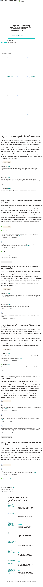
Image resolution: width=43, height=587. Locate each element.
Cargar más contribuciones (7, 261)
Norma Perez (7, 478)
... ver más (25, 182)
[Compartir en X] (13, 32)
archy (5, 251)
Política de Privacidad (11, 581)
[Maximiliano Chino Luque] (5, 40)
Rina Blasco (7, 188)
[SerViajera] (3, 40)
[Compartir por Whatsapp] (17, 32)
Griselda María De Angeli (9, 487)
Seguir (9, 166)
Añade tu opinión (7, 162)
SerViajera (6, 177)
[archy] (4, 40)
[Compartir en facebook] (10, 32)
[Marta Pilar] (2, 40)
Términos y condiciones (22, 581)
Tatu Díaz (6, 364)
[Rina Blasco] (6, 40)
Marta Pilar (6, 166)
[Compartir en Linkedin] (15, 32)
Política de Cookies (32, 581)
